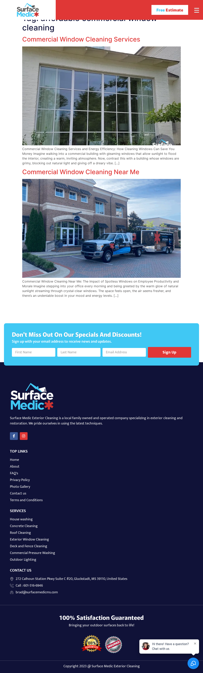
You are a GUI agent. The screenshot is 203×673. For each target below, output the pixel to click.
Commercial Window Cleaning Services (81, 39)
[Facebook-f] (14, 436)
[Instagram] (24, 436)
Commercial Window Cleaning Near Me (80, 172)
